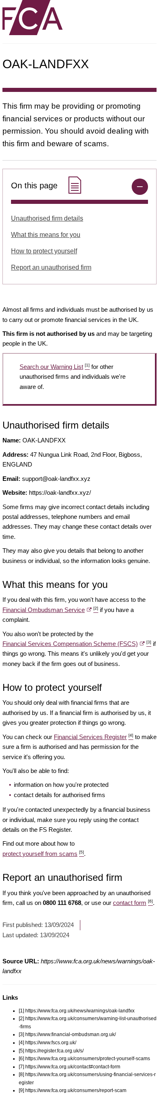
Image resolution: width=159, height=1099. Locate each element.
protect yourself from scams (43, 853)
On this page (35, 185)
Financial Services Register (93, 736)
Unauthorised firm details (47, 218)
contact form (133, 902)
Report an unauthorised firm (51, 267)
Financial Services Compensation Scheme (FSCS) (76, 643)
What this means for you (45, 234)
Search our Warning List (55, 366)
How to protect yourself (44, 251)
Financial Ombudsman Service (50, 609)
